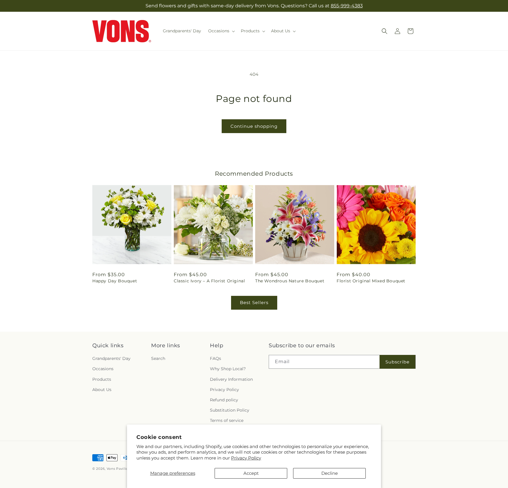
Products (101, 379)
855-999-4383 (347, 6)
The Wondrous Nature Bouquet (289, 281)
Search (158, 358)
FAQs (215, 358)
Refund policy (224, 400)
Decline (329, 473)
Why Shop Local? (228, 368)
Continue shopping (254, 126)
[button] (221, 31)
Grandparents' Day (111, 358)
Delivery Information (231, 379)
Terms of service (226, 420)
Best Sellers (254, 302)
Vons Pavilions (119, 469)
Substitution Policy (229, 410)
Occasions (102, 368)
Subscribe (397, 362)
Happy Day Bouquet (114, 281)
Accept (251, 473)
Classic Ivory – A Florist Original (209, 281)
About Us (101, 389)
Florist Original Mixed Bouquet (371, 281)
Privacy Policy (246, 458)
